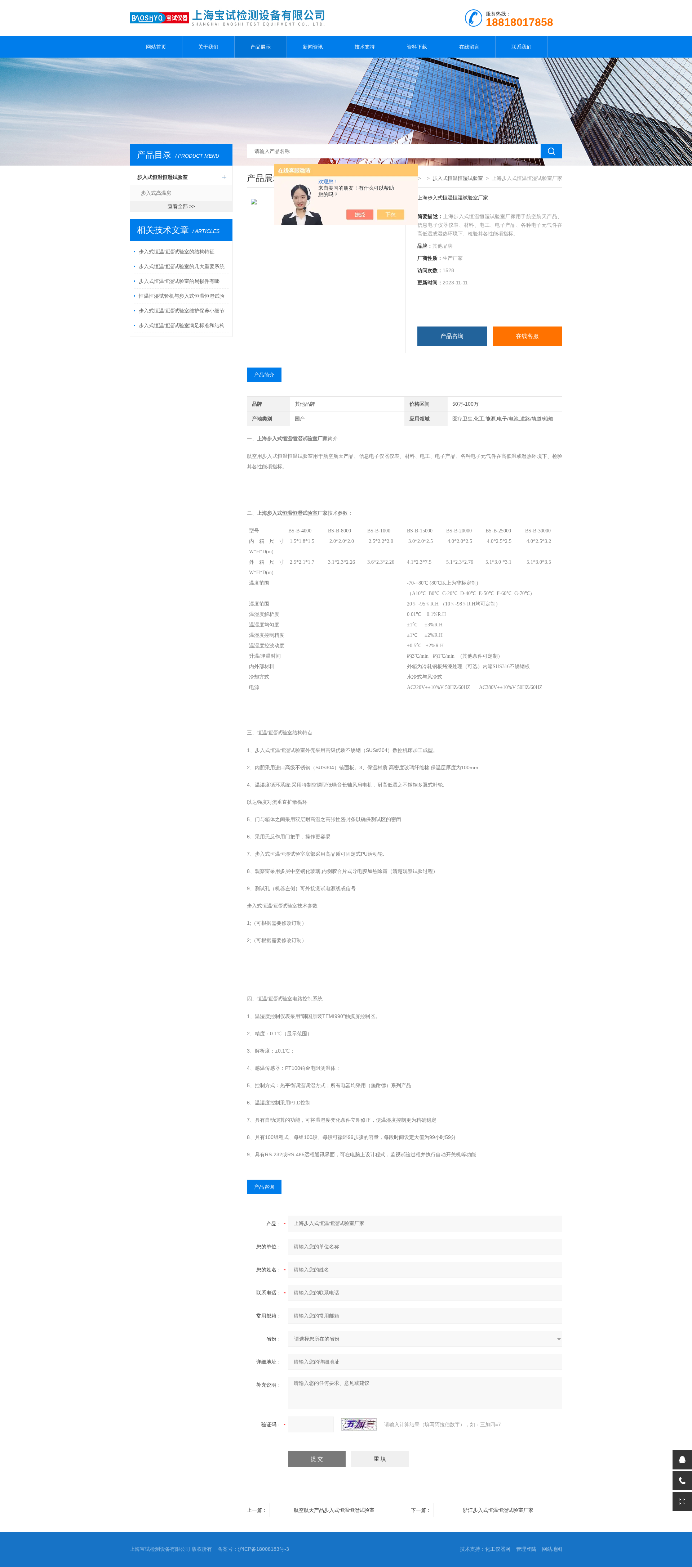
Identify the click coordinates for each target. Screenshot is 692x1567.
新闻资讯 (313, 47)
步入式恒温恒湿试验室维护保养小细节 (182, 311)
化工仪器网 (497, 1549)
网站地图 (552, 1549)
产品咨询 (451, 336)
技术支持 (365, 47)
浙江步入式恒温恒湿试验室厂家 (498, 1510)
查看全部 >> (181, 206)
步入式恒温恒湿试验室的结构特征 (176, 252)
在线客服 (527, 336)
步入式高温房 (156, 193)
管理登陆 (526, 1549)
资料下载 (417, 47)
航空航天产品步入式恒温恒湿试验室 (334, 1510)
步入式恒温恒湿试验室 (162, 177)
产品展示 (260, 47)
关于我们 (208, 47)
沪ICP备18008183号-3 (263, 1549)
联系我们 (521, 47)
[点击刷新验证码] (359, 1424)
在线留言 (469, 47)
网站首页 (156, 47)
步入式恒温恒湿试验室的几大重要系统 (182, 266)
